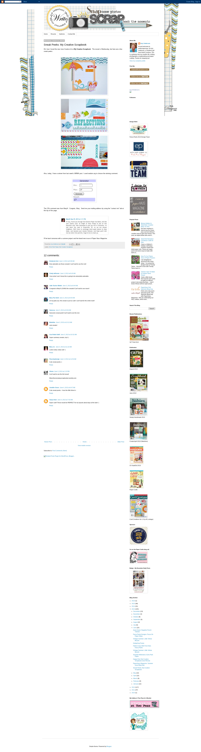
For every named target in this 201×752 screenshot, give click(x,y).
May (134, 673)
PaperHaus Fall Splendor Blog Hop (147, 288)
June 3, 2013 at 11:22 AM (64, 347)
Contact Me (71, 34)
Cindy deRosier (54, 273)
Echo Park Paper (54, 247)
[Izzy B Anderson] (130, 92)
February (136, 681)
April (135, 675)
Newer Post (48, 442)
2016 (133, 601)
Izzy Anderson (145, 43)
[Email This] (70, 244)
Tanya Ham (53, 400)
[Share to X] (75, 244)
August (135, 622)
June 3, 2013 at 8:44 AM (70, 285)
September (137, 619)
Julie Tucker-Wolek (55, 285)
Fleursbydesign (54, 359)
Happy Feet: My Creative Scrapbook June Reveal (141, 660)
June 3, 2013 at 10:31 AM (69, 334)
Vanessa (52, 310)
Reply (51, 267)
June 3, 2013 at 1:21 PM (61, 371)
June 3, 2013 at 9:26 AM (63, 310)
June (135, 627)
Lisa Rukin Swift (54, 334)
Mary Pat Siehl (54, 298)
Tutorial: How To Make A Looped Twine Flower (148, 273)
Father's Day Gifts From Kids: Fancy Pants (142, 646)
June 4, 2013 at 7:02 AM (65, 400)
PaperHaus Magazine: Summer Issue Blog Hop (143, 664)
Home (46, 34)
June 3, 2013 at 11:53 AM (68, 359)
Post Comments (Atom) (59, 450)
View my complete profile (137, 61)
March (135, 678)
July (134, 625)
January (136, 684)
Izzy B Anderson (134, 90)
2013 (133, 609)
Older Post (120, 442)
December (136, 611)
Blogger (109, 746)
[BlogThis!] (72, 244)
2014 (133, 606)
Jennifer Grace (54, 387)
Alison (51, 371)
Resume (53, 34)
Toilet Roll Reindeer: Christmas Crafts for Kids (147, 240)
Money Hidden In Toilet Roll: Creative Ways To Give (147, 225)
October (136, 617)
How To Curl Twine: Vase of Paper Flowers (148, 257)
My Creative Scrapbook (66, 247)
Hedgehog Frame (138, 643)
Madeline (52, 322)
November (136, 614)
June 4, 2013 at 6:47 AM (67, 387)
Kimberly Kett (54, 261)
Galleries (62, 34)
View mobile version (84, 445)
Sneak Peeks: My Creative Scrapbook (141, 668)
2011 (133, 690)
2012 (133, 687)
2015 (133, 603)
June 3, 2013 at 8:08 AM (66, 261)
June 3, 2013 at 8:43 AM (67, 273)
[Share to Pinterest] (79, 244)
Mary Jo (52, 347)
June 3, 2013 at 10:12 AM (64, 322)
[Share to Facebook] (77, 244)
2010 (133, 693)
